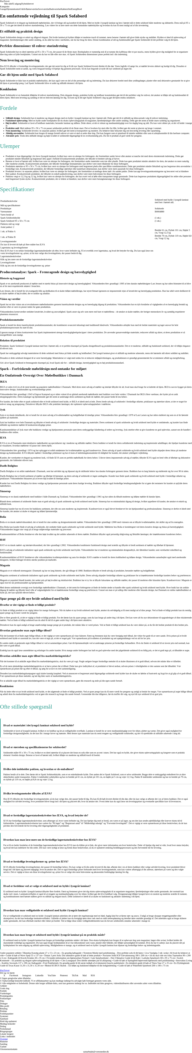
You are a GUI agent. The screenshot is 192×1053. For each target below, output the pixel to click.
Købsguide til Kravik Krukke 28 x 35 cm (26, 958)
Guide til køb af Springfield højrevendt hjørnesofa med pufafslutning (143, 960)
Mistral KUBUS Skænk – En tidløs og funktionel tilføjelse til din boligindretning (80, 965)
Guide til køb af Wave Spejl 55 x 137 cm (24, 955)
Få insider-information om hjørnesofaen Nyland (68, 958)
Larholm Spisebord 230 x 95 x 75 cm (158, 958)
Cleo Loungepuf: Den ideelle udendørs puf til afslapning (86, 960)
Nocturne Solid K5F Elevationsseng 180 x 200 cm (125, 955)
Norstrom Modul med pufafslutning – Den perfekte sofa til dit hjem (113, 953)
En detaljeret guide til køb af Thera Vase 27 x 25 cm (149, 963)
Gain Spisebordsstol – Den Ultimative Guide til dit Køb (115, 958)
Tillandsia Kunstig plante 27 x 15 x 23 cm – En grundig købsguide (51, 953)
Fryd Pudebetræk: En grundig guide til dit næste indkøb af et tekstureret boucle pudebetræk (83, 963)
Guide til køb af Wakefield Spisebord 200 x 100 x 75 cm (143, 965)
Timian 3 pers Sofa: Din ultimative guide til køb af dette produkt (72, 955)
